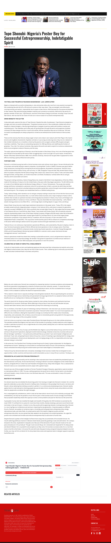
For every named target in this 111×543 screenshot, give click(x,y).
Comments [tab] (58, 465)
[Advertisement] (42, 448)
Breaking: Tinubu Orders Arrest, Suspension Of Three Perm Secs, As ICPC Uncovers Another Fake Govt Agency (34, 19)
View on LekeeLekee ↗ (75, 462)
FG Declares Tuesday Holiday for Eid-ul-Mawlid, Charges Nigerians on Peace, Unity (99, 19)
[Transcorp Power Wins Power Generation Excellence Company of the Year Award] (66, 19)
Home (92, 514)
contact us (95, 530)
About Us (93, 516)
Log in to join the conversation (29, 472)
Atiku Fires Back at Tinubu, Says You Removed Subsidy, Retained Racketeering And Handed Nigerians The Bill (44, 14)
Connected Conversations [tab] (72, 465)
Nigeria (6, 46)
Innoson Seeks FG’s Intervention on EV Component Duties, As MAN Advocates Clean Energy (56, 19)
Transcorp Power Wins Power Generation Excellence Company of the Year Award (77, 19)
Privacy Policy (94, 517)
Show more (7, 481)
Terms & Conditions (95, 519)
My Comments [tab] (63, 465)
